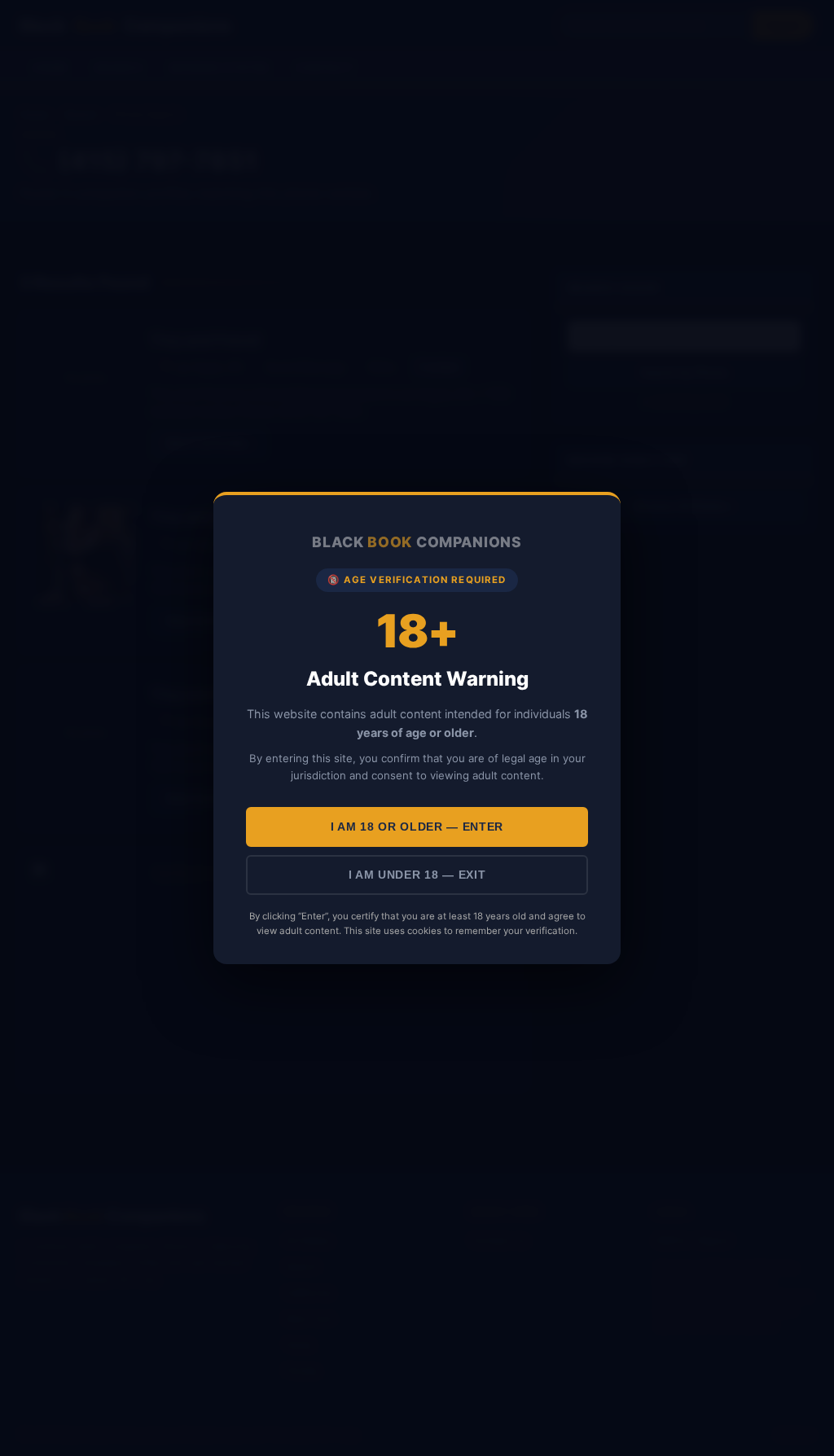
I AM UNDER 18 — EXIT (417, 875)
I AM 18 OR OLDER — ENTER (417, 827)
